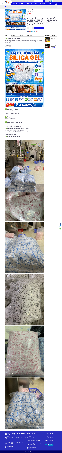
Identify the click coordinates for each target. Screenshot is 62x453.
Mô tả (6, 35)
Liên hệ (49, 3)
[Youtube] (52, 1)
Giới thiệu (21, 3)
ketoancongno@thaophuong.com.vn (34, 440)
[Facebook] (49, 1)
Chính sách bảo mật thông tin (31, 447)
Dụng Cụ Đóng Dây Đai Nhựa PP (53, 46)
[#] (47, 39)
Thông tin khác (29, 448)
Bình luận (29, 35)
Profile (36, 3)
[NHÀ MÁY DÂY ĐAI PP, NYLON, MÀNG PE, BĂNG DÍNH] (60, 224)
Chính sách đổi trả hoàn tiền (31, 444)
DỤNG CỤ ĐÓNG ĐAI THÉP (53, 39)
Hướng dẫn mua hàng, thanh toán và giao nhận (34, 443)
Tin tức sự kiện (43, 3)
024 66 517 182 (49, 437)
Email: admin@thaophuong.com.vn (11, 446)
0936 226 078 (49, 440)
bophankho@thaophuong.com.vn (34, 441)
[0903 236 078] (60, 228)
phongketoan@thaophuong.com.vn (34, 437)
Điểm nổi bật (14, 35)
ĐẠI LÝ (32, 3)
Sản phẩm (27, 3)
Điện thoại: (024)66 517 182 (10, 443)
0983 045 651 (49, 441)
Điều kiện (22, 35)
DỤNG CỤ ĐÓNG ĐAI (12, 7)
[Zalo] (51, 1)
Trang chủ (15, 3)
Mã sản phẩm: (29, 11)
